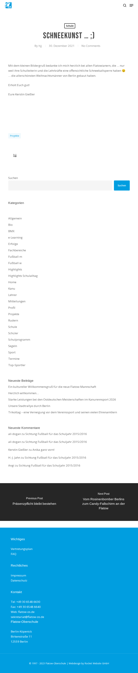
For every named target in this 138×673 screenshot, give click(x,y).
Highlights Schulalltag (23, 276)
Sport (11, 352)
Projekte (14, 135)
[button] (131, 5)
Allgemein (15, 218)
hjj (40, 46)
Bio (10, 225)
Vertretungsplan (21, 549)
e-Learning (15, 237)
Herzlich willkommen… (23, 393)
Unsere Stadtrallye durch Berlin (29, 406)
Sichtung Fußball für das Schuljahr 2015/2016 (56, 434)
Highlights (15, 269)
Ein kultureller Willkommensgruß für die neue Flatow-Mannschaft (52, 387)
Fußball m (15, 257)
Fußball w (15, 263)
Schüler (13, 333)
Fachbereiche (17, 250)
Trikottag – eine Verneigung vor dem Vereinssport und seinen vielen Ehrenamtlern (62, 412)
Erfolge (13, 244)
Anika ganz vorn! (43, 450)
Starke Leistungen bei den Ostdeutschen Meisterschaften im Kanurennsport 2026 (62, 399)
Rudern (13, 320)
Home (12, 282)
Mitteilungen (16, 301)
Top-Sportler (16, 365)
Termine (14, 359)
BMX (11, 231)
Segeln (12, 346)
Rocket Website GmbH (96, 663)
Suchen (13, 178)
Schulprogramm (19, 339)
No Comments (90, 46)
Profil (11, 308)
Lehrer (12, 295)
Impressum (18, 575)
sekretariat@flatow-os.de (27, 617)
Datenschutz (19, 580)
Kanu (11, 288)
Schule (70, 25)
